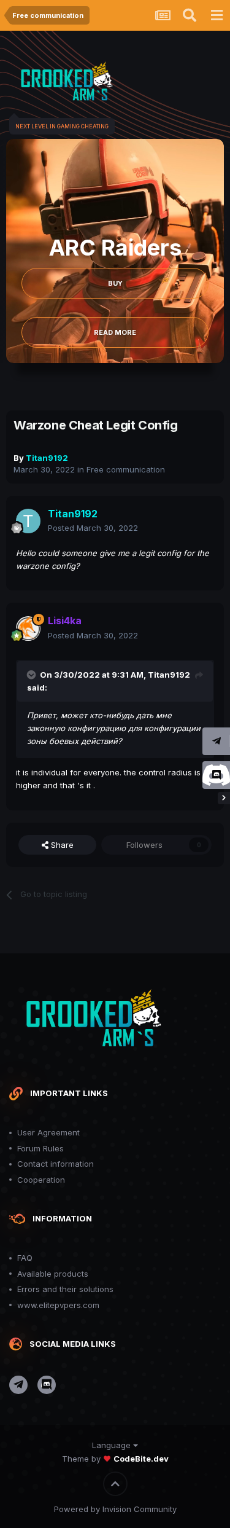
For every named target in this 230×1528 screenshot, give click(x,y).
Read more (115, 332)
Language (112, 1445)
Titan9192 (169, 675)
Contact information (55, 1164)
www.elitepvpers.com (58, 1305)
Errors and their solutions (65, 1289)
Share (61, 845)
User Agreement (48, 1132)
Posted (93, 528)
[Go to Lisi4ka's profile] (28, 628)
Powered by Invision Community (115, 1509)
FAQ (25, 1258)
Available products (52, 1274)
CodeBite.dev (141, 1458)
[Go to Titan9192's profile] (28, 521)
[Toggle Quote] (32, 675)
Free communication (125, 469)
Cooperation (41, 1180)
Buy (115, 283)
